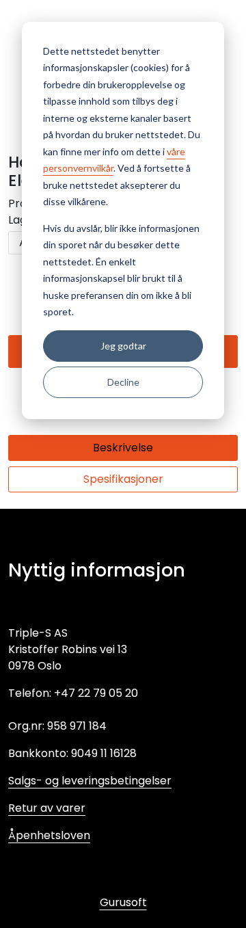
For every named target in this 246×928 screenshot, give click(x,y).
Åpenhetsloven (49, 835)
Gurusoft (123, 902)
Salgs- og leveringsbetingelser (90, 780)
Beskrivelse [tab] (123, 447)
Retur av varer (46, 808)
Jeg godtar (123, 346)
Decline (123, 382)
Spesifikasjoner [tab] (123, 479)
